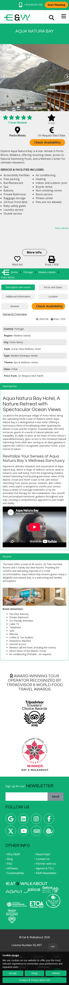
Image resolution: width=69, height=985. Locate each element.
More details (61, 228)
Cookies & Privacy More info (34, 980)
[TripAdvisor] (36, 832)
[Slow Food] (49, 832)
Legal (53, 946)
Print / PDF (59, 319)
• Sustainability (15, 873)
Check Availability (47, 142)
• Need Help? (42, 854)
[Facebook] (49, 820)
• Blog (9, 859)
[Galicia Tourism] (32, 890)
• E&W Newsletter (45, 873)
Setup (34, 973)
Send (55, 796)
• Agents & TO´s (44, 868)
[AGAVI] (14, 891)
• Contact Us (42, 859)
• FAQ (9, 863)
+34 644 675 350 (32, 4)
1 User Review (17, 122)
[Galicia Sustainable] (50, 889)
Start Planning (56, 4)
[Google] (11, 820)
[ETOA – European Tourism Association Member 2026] (37, 904)
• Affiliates (12, 868)
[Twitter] (11, 832)
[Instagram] (36, 820)
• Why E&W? (13, 854)
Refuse (56, 973)
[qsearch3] (51, 17)
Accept (13, 973)
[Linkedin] (23, 820)
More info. (34, 252)
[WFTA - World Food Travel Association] (16, 904)
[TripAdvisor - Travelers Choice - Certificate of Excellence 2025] (12, 916)
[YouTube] (23, 832)
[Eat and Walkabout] (26, 883)
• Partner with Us (45, 863)
